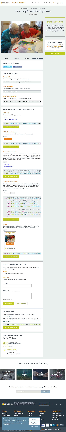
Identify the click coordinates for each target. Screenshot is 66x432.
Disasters (46, 2)
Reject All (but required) (34, 423)
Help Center (44, 404)
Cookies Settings (34, 426)
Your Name (5, 283)
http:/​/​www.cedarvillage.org (14, 343)
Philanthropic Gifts (6, 415)
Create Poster (8, 303)
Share (37, 58)
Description (6, 290)
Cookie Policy (6, 424)
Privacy (47, 429)
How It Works (42, 413)
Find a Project (55, 53)
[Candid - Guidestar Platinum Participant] (48, 425)
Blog (50, 2)
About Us (42, 411)
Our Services (29, 413)
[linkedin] (60, 404)
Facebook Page (12, 344)
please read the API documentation (23, 320)
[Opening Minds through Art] (10, 238)
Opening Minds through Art (11, 119)
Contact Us (41, 419)
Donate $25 (7, 164)
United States (33, 8)
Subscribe (45, 391)
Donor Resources (55, 417)
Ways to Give (4, 413)
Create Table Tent (21, 303)
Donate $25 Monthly (9, 166)
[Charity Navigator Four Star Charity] (43, 425)
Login (61, 2)
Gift (54, 2)
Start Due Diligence (18, 413)
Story (6, 58)
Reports (17, 58)
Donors (4, 411)
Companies (40, 2)
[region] (21, 423)
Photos (27, 58)
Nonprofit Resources (56, 413)
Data (63, 429)
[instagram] (56, 404)
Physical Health (24, 8)
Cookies (50, 429)
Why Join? (16, 415)
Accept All (34, 419)
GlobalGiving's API (8, 316)
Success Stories (55, 419)
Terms (54, 429)
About (29, 2)
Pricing (57, 429)
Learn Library (57, 411)
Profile (11, 346)
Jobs (40, 415)
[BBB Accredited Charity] (53, 425)
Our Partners (29, 415)
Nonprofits (34, 2)
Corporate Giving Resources (58, 415)
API (60, 429)
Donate (18, 2)
